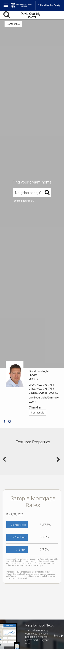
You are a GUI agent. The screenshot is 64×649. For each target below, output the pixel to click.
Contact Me (13, 24)
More (57, 635)
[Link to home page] (23, 5)
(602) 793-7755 (45, 384)
